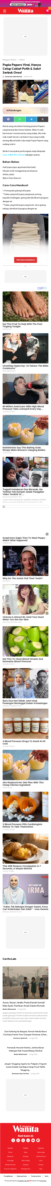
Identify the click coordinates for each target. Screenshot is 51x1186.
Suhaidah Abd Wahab (13, 76)
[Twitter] (23, 1140)
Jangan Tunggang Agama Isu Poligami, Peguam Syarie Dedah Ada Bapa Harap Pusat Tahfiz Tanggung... (25, 1066)
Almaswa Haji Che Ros (20, 1073)
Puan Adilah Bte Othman (14, 154)
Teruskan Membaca (25, 260)
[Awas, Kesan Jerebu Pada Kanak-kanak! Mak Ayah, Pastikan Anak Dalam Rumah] (25, 982)
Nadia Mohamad (9, 1009)
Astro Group (43, 1180)
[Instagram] (18, 1140)
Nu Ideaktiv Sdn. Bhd (23, 1180)
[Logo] (25, 11)
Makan (22, 60)
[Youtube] (33, 1140)
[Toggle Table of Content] (41, 110)
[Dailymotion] (38, 1140)
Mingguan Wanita (9, 60)
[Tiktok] (28, 1140)
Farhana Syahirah (20, 1038)
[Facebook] (13, 1140)
